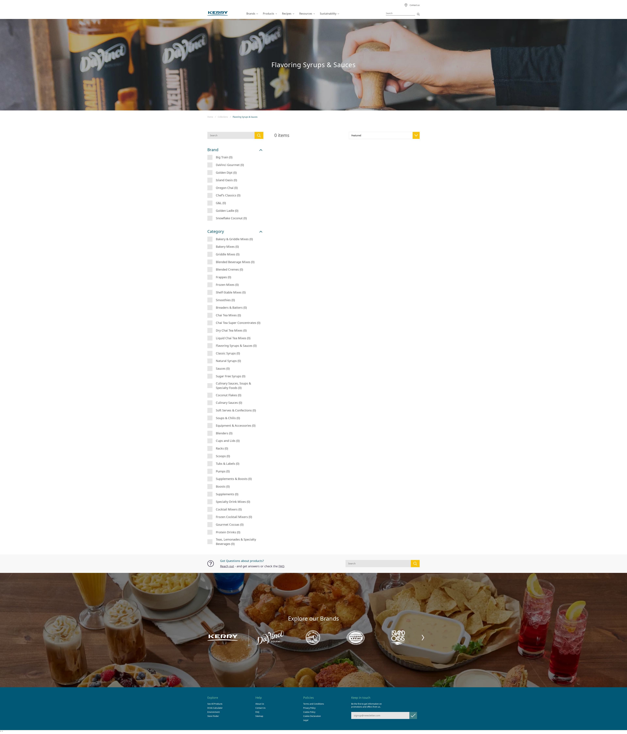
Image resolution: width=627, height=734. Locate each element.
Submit (413, 715)
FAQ (281, 566)
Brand (212, 149)
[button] (423, 638)
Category (215, 231)
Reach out (227, 566)
